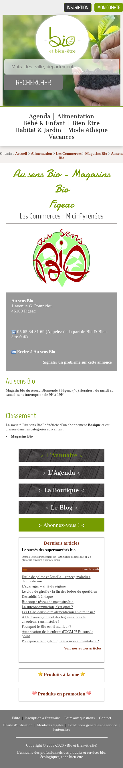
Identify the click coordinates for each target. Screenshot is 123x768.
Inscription (77, 7)
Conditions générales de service (92, 725)
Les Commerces (69, 154)
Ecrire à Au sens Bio (36, 351)
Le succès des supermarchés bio (49, 550)
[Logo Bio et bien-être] (62, 51)
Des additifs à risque (37, 597)
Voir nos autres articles (82, 648)
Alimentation (75, 116)
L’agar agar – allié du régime (44, 586)
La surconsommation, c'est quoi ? (47, 607)
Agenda (39, 116)
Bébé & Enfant (44, 123)
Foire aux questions (79, 718)
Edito (16, 718)
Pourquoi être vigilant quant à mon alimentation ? (60, 641)
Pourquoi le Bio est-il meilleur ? (46, 627)
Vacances (62, 136)
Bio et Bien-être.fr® (82, 745)
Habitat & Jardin (38, 130)
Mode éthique (88, 130)
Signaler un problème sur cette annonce (77, 362)
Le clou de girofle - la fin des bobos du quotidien (59, 591)
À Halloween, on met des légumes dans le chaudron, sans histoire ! (54, 619)
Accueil (21, 154)
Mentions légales (50, 725)
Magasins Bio (96, 154)
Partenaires (61, 729)
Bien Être (86, 123)
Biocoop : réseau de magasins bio (48, 602)
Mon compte (109, 7)
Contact (105, 718)
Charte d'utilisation (18, 725)
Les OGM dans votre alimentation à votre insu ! (58, 612)
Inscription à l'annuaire (42, 718)
